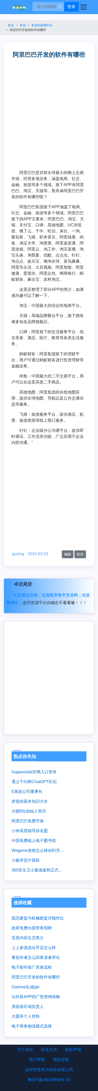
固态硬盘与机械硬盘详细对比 (38, 918)
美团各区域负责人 (28, 1006)
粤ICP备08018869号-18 (49, 1080)
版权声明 (73, 1049)
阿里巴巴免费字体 (28, 821)
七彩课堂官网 (26, 595)
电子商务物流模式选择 (32, 1026)
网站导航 (61, 1060)
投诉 (80, 554)
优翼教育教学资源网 (60, 595)
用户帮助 (37, 1060)
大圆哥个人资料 (26, 1016)
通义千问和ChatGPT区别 (34, 782)
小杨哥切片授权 (26, 860)
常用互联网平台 (42, 25)
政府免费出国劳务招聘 (32, 928)
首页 (11, 25)
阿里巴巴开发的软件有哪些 (36, 977)
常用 (23, 25)
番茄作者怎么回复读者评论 (36, 957)
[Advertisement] (49, 118)
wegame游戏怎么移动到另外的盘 (38, 850)
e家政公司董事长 (27, 791)
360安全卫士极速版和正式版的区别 (38, 870)
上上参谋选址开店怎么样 (34, 947)
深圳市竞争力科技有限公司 (49, 1070)
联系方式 (49, 1049)
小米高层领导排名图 (30, 831)
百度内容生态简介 (28, 938)
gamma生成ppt (25, 987)
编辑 (67, 554)
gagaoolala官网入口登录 (34, 772)
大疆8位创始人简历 (29, 811)
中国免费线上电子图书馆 (34, 840)
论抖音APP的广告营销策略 (36, 997)
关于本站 (25, 1049)
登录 (71, 7)
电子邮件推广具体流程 (32, 967)
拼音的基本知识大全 (30, 801)
